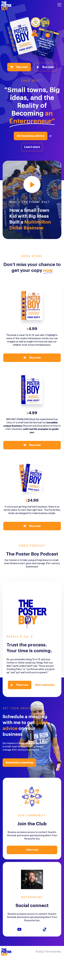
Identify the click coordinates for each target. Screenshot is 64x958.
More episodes (45, 684)
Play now (22, 684)
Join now (32, 849)
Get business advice (30, 135)
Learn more (32, 146)
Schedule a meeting (19, 762)
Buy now (22, 67)
